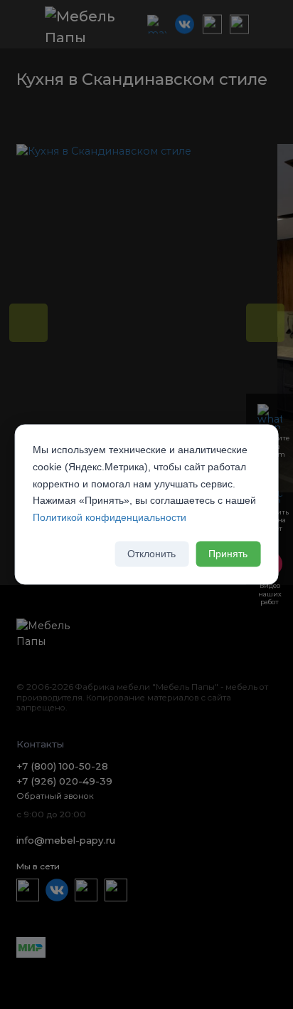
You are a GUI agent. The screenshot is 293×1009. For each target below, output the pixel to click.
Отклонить (151, 553)
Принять (227, 553)
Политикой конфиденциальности (109, 518)
